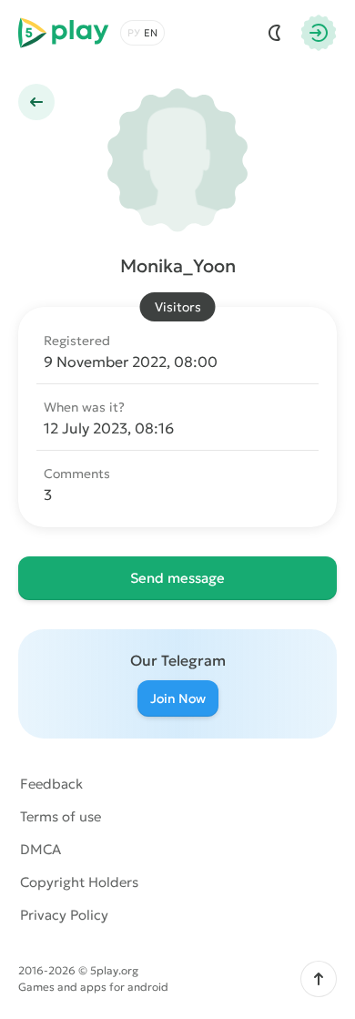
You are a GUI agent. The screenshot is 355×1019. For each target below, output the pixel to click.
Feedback (51, 783)
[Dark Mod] (275, 33)
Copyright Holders (79, 882)
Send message (177, 577)
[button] (318, 979)
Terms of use (60, 816)
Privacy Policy (64, 914)
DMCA (40, 849)
